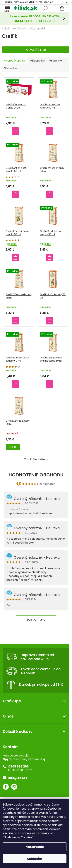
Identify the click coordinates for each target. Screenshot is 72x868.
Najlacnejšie (37, 60)
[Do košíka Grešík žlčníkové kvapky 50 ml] (15, 320)
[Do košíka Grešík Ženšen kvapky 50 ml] (49, 194)
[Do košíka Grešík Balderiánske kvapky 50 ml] (49, 257)
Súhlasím (34, 859)
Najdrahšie (55, 60)
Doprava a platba (24, 2)
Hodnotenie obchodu (36, 475)
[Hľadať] (45, 8)
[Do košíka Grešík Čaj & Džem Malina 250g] (15, 131)
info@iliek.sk (17, 778)
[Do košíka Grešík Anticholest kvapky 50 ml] (15, 194)
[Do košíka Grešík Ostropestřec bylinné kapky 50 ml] (49, 384)
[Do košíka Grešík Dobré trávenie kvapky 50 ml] (15, 384)
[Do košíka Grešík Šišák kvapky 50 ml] (49, 320)
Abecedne (10, 68)
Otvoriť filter (36, 50)
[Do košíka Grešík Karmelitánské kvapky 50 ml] (15, 257)
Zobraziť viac (36, 619)
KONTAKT (49, 2)
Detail (13, 447)
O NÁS (8, 2)
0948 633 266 (18, 767)
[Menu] (7, 8)
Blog (39, 2)
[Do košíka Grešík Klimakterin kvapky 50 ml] (49, 131)
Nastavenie (34, 847)
